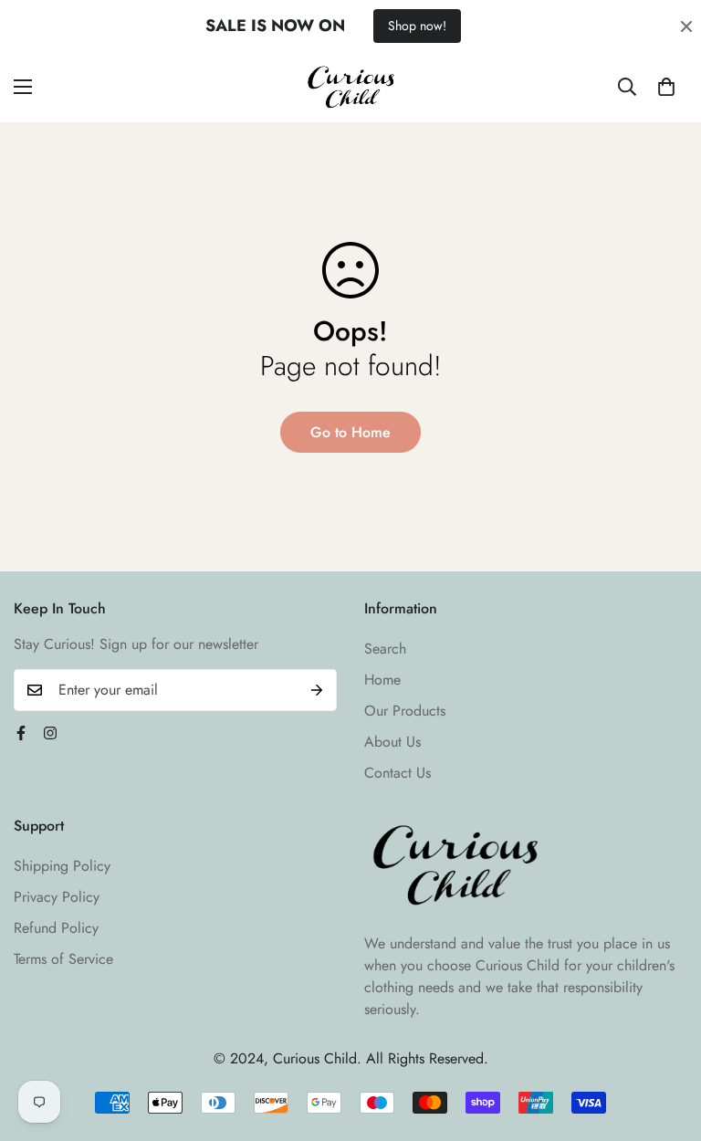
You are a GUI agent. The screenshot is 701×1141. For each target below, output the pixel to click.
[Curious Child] (351, 87)
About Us (392, 741)
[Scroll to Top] (665, 1041)
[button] (666, 87)
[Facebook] (21, 733)
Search (385, 648)
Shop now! (417, 25)
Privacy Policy (56, 896)
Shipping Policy (62, 865)
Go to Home (350, 432)
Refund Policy (56, 927)
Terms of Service (63, 958)
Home (382, 679)
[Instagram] (50, 733)
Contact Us (397, 772)
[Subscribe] (317, 690)
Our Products (404, 710)
